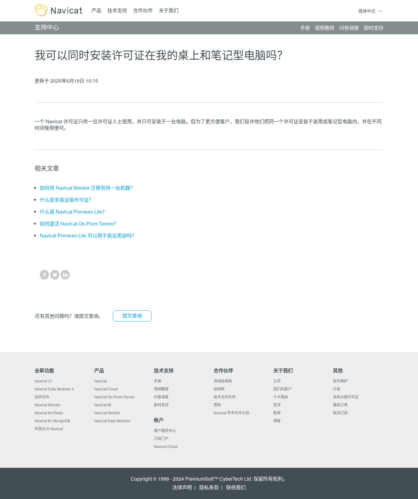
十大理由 (280, 397)
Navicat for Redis (49, 413)
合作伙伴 (143, 10)
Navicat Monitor (48, 405)
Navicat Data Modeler (112, 421)
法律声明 (182, 487)
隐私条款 (209, 487)
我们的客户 (282, 389)
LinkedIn (65, 275)
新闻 (277, 413)
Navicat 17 (43, 381)
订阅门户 (161, 439)
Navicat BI (102, 405)
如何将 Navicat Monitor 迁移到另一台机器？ (87, 188)
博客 (277, 421)
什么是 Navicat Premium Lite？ (73, 211)
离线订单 (340, 405)
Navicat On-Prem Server (114, 397)
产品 (96, 10)
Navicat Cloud (106, 389)
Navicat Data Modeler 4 (54, 389)
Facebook (44, 275)
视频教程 (161, 389)
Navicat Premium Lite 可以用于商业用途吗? (87, 235)
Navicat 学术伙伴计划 (231, 413)
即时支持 (161, 405)
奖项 (277, 405)
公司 (277, 381)
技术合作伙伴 (225, 397)
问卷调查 (161, 397)
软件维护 (340, 381)
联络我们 (236, 487)
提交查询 (132, 316)
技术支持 (117, 10)
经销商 (219, 389)
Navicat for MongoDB (52, 421)
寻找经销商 (223, 381)
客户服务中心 (165, 431)
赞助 (217, 405)
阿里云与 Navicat (49, 429)
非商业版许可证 (346, 397)
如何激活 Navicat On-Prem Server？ (79, 223)
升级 (336, 389)
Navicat (100, 381)
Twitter (54, 275)
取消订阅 (340, 413)
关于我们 (168, 10)
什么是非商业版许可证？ (67, 200)
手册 (157, 381)
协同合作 (42, 397)
